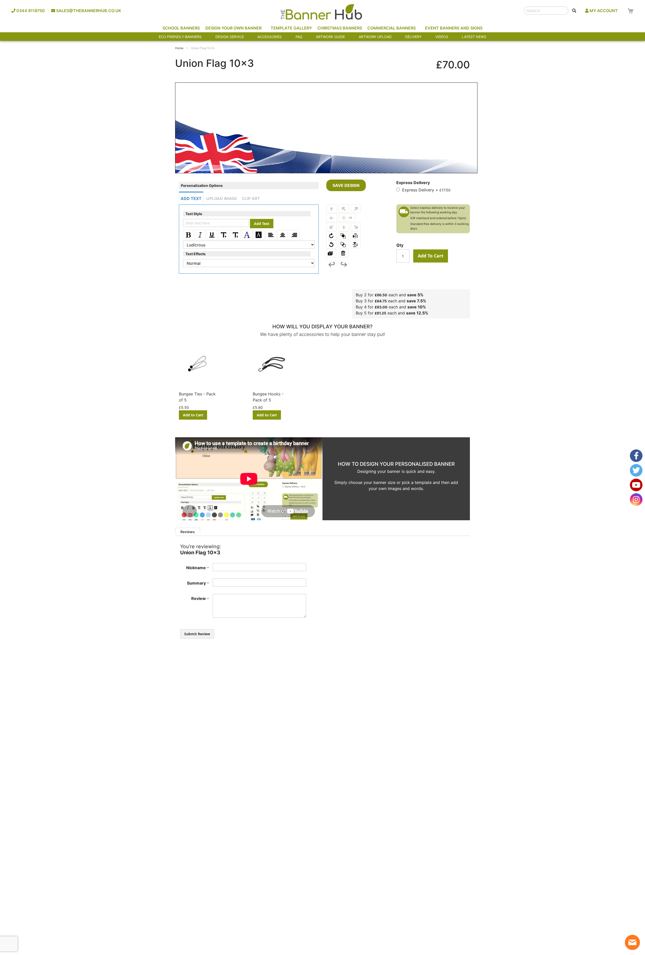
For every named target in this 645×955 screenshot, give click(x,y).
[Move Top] (331, 209)
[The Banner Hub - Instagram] (636, 499)
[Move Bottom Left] (331, 227)
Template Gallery (291, 28)
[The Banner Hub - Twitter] (636, 470)
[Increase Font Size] (223, 235)
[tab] (187, 530)
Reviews (187, 531)
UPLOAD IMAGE (221, 198)
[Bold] (188, 235)
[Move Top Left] (344, 209)
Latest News (474, 37)
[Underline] (212, 235)
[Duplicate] (331, 253)
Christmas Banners (339, 28)
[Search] (574, 10)
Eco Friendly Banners (180, 37)
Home (179, 48)
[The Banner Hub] (321, 12)
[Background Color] (259, 235)
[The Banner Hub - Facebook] (636, 455)
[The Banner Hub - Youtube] (636, 485)
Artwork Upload (375, 37)
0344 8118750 (30, 10)
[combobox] (546, 11)
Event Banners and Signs (453, 28)
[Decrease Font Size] (235, 235)
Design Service (229, 37)
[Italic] (200, 235)
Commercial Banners (391, 28)
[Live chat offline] (632, 942)
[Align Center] (282, 235)
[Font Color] (247, 235)
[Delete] (344, 253)
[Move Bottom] (344, 227)
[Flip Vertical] (356, 244)
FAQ (299, 37)
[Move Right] (350, 217)
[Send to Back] (344, 244)
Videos (441, 37)
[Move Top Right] (356, 209)
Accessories (269, 37)
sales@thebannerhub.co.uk (88, 10)
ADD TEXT (191, 198)
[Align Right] (294, 235)
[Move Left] (331, 217)
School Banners (181, 28)
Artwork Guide (330, 37)
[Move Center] (344, 217)
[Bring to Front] (344, 235)
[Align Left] (271, 235)
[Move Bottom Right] (356, 227)
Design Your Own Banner (233, 28)
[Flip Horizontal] (356, 235)
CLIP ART (251, 198)
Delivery (413, 37)
